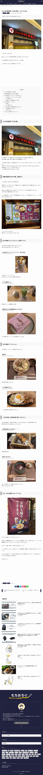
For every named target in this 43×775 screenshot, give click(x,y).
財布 (10, 757)
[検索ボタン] (1, 1)
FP (8, 750)
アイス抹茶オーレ (9, 98)
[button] (16, 586)
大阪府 (23, 754)
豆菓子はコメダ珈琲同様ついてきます (12, 100)
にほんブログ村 (5, 767)
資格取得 (14, 757)
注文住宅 (23, 756)
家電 (32, 754)
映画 (16, 756)
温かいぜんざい (9, 109)
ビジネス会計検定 (26, 752)
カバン (3, 752)
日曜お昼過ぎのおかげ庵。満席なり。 (12, 93)
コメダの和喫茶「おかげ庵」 (10, 92)
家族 (30, 754)
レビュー (4, 13)
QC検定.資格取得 (17, 750)
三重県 (12, 754)
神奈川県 (27, 756)
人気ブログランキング (6, 765)
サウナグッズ (11, 752)
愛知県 (7, 756)
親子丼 (7, 103)
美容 (34, 756)
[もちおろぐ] (21, 1)
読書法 (7, 757)
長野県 (18, 757)
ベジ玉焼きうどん (9, 105)
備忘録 (16, 754)
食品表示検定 (26, 757)
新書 (13, 756)
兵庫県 (19, 754)
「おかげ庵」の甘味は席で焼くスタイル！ (13, 106)
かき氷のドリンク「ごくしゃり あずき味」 (14, 97)
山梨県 (3, 756)
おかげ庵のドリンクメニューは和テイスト (13, 95)
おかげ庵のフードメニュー (10, 102)
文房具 (10, 756)
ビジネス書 (32, 752)
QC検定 (12, 750)
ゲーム (7, 752)
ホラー (36, 752)
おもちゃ (22, 750)
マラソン (3, 754)
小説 (35, 754)
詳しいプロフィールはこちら (21, 722)
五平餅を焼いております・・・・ (12, 108)
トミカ (20, 752)
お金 (26, 750)
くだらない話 (30, 750)
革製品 (22, 757)
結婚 (31, 756)
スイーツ (13, 583)
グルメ (8, 13)
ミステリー (8, 754)
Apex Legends (4, 750)
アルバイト (36, 750)
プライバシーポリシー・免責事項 (18, 771)
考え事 (37, 756)
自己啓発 (3, 757)
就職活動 (38, 754)
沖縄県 (19, 756)
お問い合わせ (27, 771)
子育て (27, 754)
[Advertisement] (21, 76)
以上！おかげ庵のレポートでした (11, 111)
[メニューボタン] (41, 1)
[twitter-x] (21, 726)
